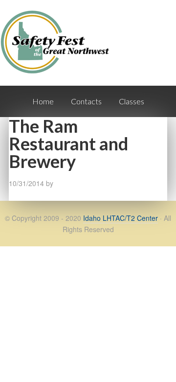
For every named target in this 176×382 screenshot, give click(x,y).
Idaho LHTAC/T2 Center (120, 218)
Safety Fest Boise (58, 51)
